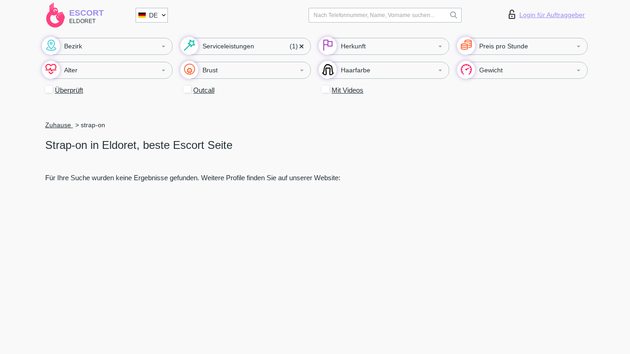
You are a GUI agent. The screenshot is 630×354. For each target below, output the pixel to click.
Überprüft (69, 90)
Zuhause (59, 125)
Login (552, 14)
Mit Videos (347, 90)
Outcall (203, 90)
